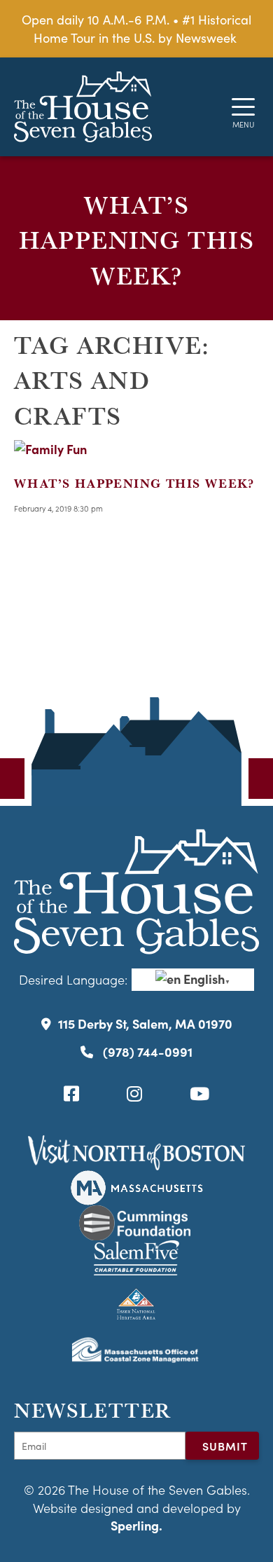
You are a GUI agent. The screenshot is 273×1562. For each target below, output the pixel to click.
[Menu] (243, 107)
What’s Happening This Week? (134, 483)
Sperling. (136, 1525)
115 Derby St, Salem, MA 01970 (145, 1023)
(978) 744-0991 (146, 1051)
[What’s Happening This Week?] (50, 449)
